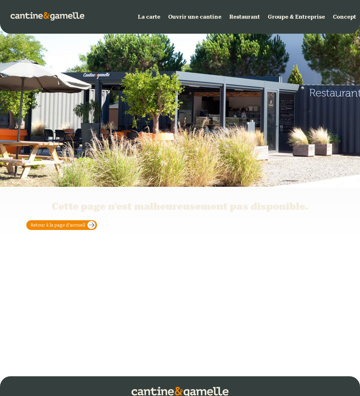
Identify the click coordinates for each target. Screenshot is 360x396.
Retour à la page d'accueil (58, 225)
